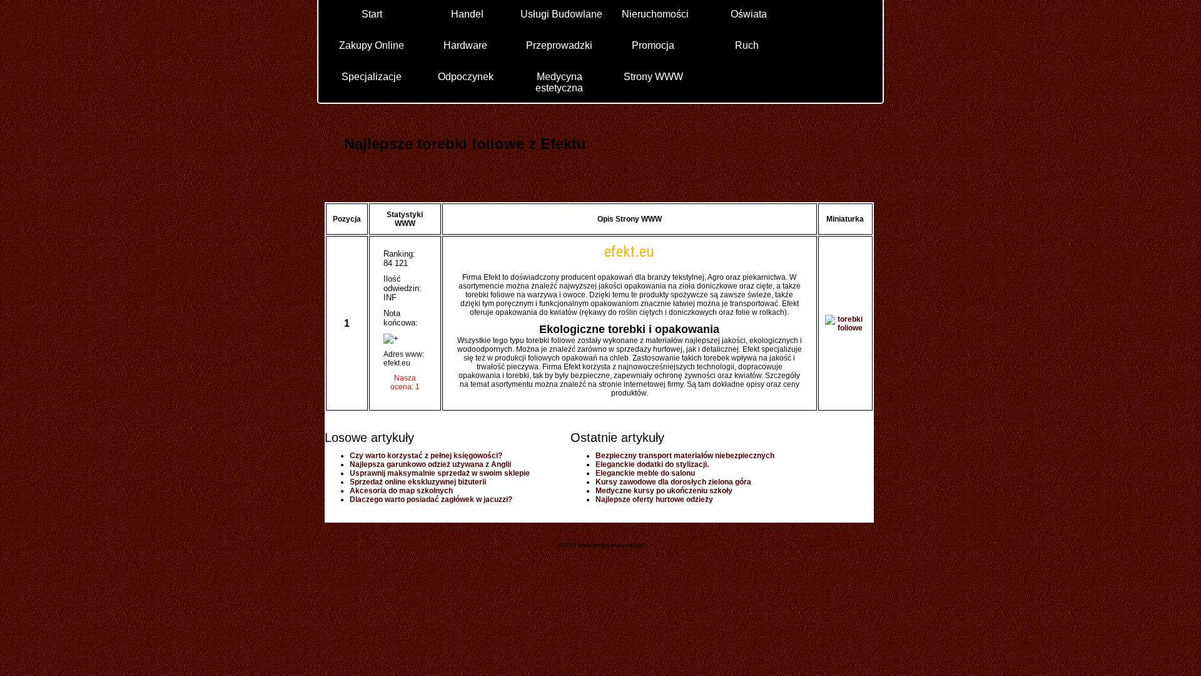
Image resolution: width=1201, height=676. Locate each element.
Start (372, 14)
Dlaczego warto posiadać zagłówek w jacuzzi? (431, 499)
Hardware (465, 45)
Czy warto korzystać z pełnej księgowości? (426, 455)
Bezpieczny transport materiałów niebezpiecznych (684, 455)
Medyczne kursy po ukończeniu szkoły (663, 490)
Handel (467, 14)
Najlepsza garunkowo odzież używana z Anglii (430, 464)
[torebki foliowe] (845, 328)
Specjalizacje (372, 76)
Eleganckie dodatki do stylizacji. (652, 464)
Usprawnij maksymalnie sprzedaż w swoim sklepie (440, 473)
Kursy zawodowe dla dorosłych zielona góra (673, 482)
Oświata (749, 14)
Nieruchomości (655, 14)
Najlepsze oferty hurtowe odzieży (654, 499)
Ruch (747, 45)
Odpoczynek (466, 76)
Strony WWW (653, 76)
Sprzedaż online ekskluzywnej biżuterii (418, 482)
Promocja (653, 45)
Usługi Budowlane (561, 14)
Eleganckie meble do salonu (645, 473)
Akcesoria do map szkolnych (401, 490)
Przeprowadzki (559, 45)
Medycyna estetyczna (559, 81)
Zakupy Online (371, 45)
